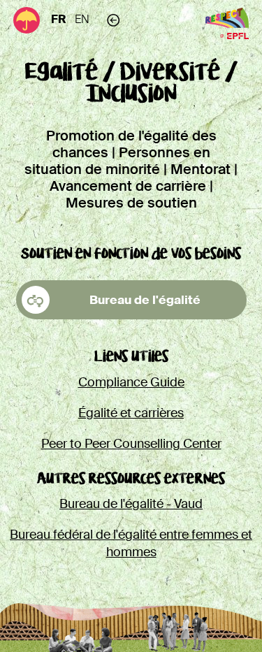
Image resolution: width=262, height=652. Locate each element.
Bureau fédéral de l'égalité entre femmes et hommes (131, 543)
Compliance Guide (131, 382)
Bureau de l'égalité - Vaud (131, 503)
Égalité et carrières (131, 413)
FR (58, 19)
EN (82, 19)
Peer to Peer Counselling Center (131, 443)
